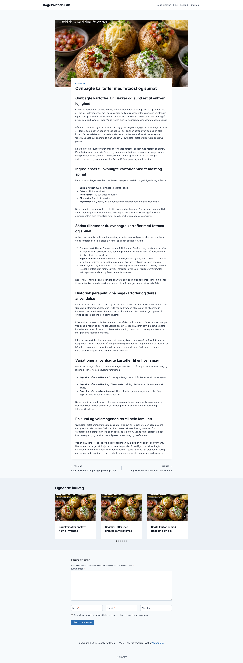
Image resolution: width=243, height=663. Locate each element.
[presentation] (75, 507)
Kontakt (184, 5)
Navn (75, 608)
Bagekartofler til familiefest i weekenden (151, 468)
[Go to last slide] (59, 516)
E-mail (111, 608)
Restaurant (121, 657)
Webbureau (158, 643)
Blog (175, 5)
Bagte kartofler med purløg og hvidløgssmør (93, 468)
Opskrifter (80, 83)
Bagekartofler (164, 5)
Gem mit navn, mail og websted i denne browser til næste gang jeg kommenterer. (111, 615)
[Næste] (184, 516)
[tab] (116, 541)
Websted (146, 608)
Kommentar (78, 568)
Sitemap (194, 5)
